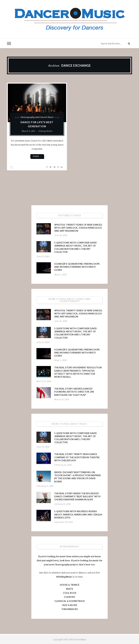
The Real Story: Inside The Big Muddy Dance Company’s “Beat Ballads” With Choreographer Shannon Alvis (77, 496)
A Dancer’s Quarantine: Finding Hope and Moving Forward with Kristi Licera (77, 266)
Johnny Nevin (45, 130)
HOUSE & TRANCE (69, 584)
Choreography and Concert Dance (37, 117)
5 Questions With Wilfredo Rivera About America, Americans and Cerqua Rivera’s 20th (78, 514)
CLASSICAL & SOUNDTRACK (69, 601)
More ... (37, 156)
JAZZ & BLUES (69, 605)
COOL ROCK (69, 593)
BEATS (69, 588)
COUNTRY (69, 597)
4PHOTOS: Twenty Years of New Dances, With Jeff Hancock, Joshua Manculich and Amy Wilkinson (78, 227)
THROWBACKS (69, 609)
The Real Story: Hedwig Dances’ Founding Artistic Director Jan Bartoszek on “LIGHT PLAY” (74, 391)
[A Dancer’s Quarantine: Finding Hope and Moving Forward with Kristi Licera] (43, 267)
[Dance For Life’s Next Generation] (37, 103)
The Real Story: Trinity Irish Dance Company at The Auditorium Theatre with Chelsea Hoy (77, 457)
